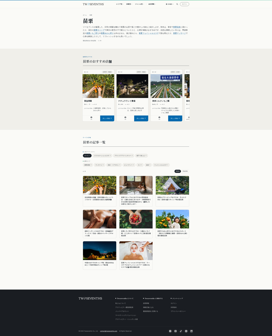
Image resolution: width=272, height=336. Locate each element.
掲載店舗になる (148, 307)
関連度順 (185, 171)
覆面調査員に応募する (150, 311)
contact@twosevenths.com (108, 331)
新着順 (178, 171)
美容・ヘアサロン (114, 165)
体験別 (128, 4)
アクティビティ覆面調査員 (124, 307)
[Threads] (175, 331)
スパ (140, 165)
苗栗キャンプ (99, 30)
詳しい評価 (106, 118)
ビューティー (129, 165)
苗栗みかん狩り (107, 33)
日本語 (170, 4)
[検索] (177, 4)
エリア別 (119, 4)
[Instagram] (170, 331)
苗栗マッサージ (179, 33)
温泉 (148, 165)
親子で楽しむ (141, 155)
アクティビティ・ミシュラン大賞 (126, 319)
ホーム (85, 15)
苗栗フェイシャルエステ (149, 33)
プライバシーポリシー (178, 311)
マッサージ (99, 165)
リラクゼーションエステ (102, 155)
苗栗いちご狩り (92, 33)
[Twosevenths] (90, 298)
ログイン (184, 4)
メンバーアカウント (122, 311)
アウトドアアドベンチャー (124, 155)
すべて (87, 155)
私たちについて (120, 303)
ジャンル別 (139, 4)
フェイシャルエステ (161, 165)
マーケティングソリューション (125, 315)
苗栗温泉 (176, 27)
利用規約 (174, 307)
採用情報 (146, 303)
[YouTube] (186, 331)
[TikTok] (181, 331)
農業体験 (87, 165)
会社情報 (151, 4)
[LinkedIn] (191, 331)
